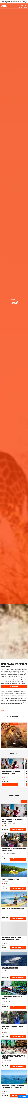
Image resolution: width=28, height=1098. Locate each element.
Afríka (3, 710)
